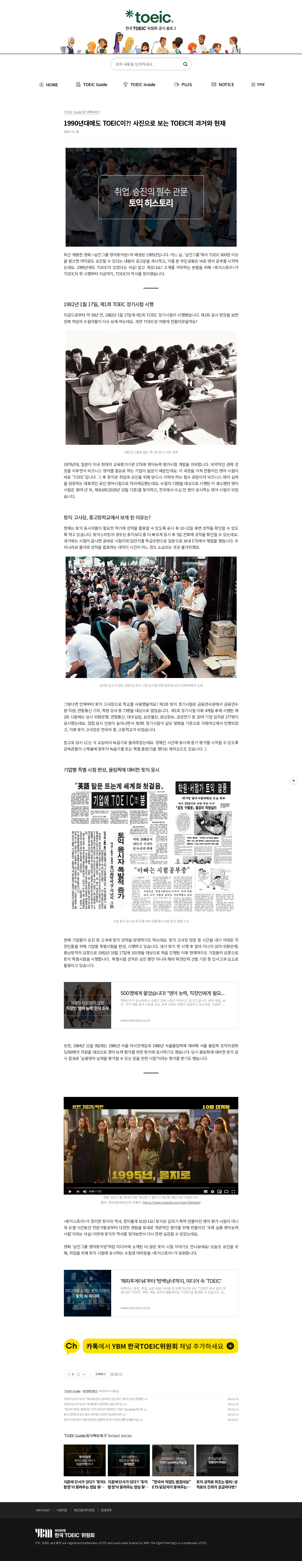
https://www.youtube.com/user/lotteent (171, 1202)
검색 (185, 64)
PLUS (186, 84)
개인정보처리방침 (84, 1510)
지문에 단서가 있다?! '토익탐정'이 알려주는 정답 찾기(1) (93, 1404)
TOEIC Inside (142, 84)
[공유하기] (78, 1374)
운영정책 (106, 1510)
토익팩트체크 (90, 1391)
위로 (265, 1511)
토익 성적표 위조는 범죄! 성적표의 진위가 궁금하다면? (93, 1414)
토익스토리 (151, 30)
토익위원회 (64, 1533)
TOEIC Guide (95, 84)
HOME (51, 84)
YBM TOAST (43, 1510)
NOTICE (226, 84)
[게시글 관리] (84, 1374)
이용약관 (62, 1510)
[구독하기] (293, 780)
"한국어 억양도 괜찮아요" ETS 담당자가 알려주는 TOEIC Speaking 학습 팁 (103, 1409)
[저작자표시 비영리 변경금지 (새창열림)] (116, 1374)
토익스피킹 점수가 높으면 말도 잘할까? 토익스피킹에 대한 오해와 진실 (101, 1419)
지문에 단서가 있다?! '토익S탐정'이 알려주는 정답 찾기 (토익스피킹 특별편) (104, 1399)
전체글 (260, 84)
